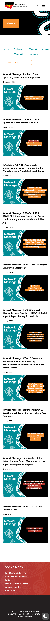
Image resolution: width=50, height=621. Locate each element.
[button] (38, 5)
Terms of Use (16, 611)
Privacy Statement (31, 611)
